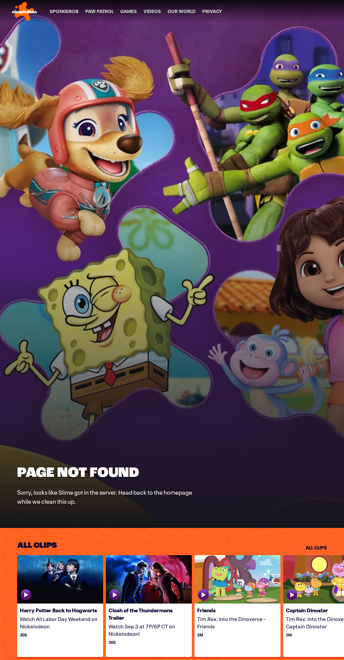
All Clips (316, 547)
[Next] (335, 606)
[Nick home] (24, 11)
